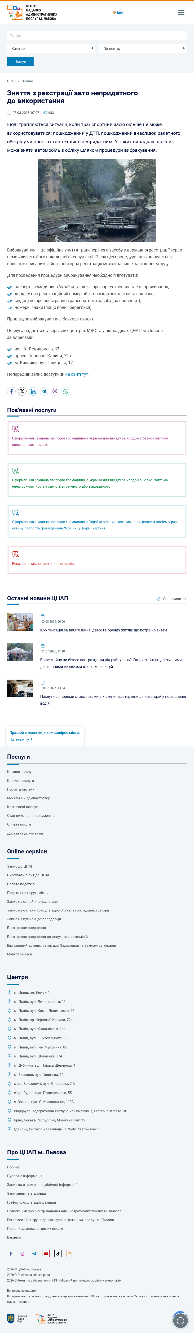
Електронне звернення (26, 927)
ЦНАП (11, 81)
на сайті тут (76, 374)
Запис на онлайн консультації (32, 901)
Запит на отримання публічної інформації (42, 1184)
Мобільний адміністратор (28, 798)
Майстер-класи (19, 954)
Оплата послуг (19, 824)
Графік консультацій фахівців (31, 1202)
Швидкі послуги (20, 780)
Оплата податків (21, 884)
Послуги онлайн (21, 789)
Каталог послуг (20, 771)
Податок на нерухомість (27, 892)
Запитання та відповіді (26, 1193)
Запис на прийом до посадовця (34, 918)
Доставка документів (25, 833)
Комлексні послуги (23, 806)
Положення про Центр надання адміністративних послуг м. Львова (64, 1211)
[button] (181, 12)
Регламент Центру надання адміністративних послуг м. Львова (60, 1219)
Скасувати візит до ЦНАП (29, 875)
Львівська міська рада (34, 1275)
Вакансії (14, 1237)
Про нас (14, 1167)
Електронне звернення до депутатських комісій (47, 936)
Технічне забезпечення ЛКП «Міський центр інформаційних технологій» (69, 1280)
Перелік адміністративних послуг (35, 1228)
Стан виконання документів (31, 815)
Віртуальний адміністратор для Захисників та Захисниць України (61, 945)
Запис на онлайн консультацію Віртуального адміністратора (58, 910)
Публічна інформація (24, 1175)
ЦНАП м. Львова (29, 1269)
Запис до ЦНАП (20, 866)
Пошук (20, 61)
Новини (27, 81)
